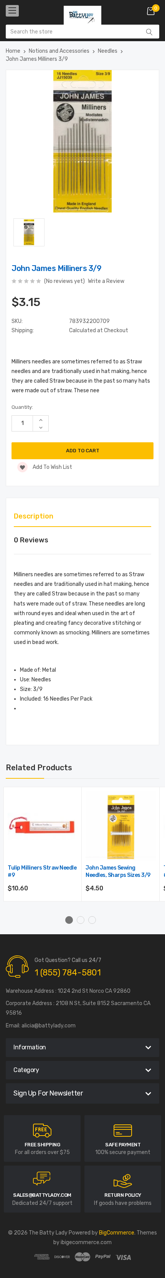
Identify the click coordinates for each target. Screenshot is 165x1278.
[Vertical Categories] (12, 11)
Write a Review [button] (106, 281)
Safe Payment (122, 1145)
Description (33, 516)
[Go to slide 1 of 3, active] (69, 920)
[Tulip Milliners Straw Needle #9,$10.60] (43, 826)
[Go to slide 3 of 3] (92, 920)
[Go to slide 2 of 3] (80, 920)
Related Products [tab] (39, 767)
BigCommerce (116, 1232)
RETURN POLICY (122, 1195)
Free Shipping (42, 1145)
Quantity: (22, 407)
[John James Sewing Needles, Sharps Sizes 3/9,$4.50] (121, 826)
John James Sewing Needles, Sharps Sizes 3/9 (118, 872)
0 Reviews (31, 540)
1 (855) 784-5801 (68, 972)
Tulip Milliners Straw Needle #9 (42, 872)
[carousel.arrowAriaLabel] (42, 1130)
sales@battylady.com (42, 1195)
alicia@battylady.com (48, 1025)
